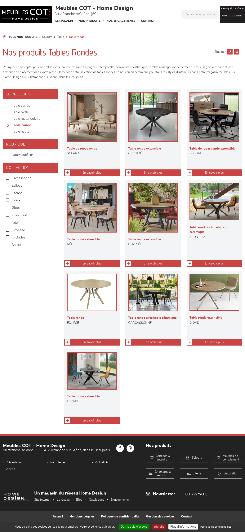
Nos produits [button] (90, 21)
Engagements (120, 499)
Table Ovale (20, 112)
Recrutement (58, 462)
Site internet (42, 499)
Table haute (20, 131)
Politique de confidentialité (120, 516)
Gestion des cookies (160, 516)
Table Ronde (76, 36)
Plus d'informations (183, 526)
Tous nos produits (23, 37)
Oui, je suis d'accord (134, 526)
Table (60, 36)
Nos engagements (120, 21)
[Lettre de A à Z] (236, 52)
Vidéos (10, 469)
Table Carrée (21, 105)
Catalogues (96, 499)
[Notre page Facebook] (120, 448)
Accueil (58, 516)
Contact (148, 21)
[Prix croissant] (229, 52)
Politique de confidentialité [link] (215, 526)
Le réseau (63, 499)
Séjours (47, 36)
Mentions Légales (82, 516)
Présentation (14, 462)
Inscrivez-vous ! (196, 493)
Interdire (159, 526)
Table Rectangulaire (26, 118)
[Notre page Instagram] (130, 448)
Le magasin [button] (64, 21)
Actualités (102, 462)
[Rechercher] (215, 14)
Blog (79, 499)
